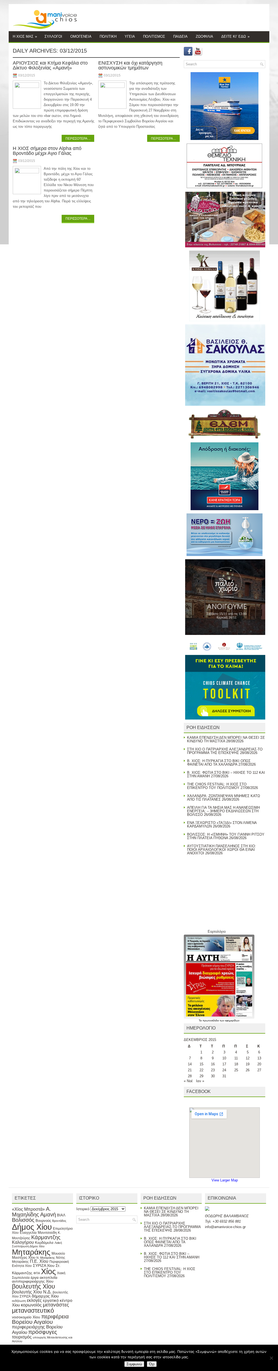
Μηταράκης (31, 1252)
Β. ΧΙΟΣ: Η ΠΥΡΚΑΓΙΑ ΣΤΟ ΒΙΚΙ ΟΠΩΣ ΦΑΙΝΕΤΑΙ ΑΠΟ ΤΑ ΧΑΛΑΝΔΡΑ (219, 762)
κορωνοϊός (31, 1304)
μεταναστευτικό (33, 1310)
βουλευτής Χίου (33, 1286)
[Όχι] (271, 1358)
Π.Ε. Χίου (39, 1261)
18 (236, 1064)
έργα (35, 1277)
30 (213, 1076)
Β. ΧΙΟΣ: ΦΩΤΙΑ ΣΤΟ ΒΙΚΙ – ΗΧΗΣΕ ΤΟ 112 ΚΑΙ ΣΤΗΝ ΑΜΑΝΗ (171, 1255)
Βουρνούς (43, 1221)
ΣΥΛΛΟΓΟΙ (53, 36)
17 (224, 1064)
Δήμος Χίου (32, 1226)
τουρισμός (22, 1337)
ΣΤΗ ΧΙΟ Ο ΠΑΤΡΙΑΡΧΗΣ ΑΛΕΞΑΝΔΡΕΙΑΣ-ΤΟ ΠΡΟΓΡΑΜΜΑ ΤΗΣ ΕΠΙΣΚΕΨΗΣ (225, 751)
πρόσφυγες (42, 1332)
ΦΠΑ (36, 1273)
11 (236, 1058)
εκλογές (34, 1300)
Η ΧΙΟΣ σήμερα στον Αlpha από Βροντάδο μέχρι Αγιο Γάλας (47, 151)
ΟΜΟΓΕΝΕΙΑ (80, 36)
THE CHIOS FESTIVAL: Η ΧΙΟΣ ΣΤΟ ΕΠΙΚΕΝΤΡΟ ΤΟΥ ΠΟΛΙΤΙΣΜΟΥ (217, 786)
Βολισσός (23, 1220)
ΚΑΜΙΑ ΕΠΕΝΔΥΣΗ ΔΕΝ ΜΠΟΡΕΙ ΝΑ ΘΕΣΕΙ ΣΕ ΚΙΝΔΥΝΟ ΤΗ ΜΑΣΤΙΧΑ (171, 1211)
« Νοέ (188, 1081)
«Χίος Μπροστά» (28, 1209)
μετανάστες (56, 1305)
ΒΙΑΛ (61, 1215)
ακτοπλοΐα (48, 1278)
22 (201, 1070)
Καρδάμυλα (44, 1243)
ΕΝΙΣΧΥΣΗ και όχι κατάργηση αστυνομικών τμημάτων (130, 65)
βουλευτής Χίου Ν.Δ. (32, 1291)
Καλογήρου (23, 1242)
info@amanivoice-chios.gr (225, 1227)
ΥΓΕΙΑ (130, 36)
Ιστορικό (82, 1209)
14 (190, 1064)
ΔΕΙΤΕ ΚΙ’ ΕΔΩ (235, 36)
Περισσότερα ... (77, 138)
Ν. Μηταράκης (45, 1257)
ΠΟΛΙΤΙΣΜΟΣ (154, 36)
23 (213, 1070)
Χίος (48, 1271)
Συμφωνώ (134, 1364)
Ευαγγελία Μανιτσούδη (38, 1233)
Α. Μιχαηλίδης (31, 1211)
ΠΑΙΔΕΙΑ (180, 36)
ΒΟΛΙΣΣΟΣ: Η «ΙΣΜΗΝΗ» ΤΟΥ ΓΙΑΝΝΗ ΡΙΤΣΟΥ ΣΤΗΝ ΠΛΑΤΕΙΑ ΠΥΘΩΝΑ (225, 836)
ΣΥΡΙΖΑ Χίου (44, 1265)
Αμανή (48, 1214)
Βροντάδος (59, 1220)
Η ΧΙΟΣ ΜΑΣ (25, 36)
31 (224, 1076)
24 (224, 1070)
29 (201, 1076)
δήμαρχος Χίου (45, 1296)
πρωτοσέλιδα (211, 1020)
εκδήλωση (19, 1300)
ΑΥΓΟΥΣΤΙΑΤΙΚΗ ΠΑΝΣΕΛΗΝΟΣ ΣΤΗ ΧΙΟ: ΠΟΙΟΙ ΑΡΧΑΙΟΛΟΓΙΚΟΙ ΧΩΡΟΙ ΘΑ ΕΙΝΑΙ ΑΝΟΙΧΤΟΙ (221, 849)
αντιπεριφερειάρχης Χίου (32, 1281)
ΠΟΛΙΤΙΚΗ (108, 36)
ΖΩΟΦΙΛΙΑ (204, 36)
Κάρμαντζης (46, 1237)
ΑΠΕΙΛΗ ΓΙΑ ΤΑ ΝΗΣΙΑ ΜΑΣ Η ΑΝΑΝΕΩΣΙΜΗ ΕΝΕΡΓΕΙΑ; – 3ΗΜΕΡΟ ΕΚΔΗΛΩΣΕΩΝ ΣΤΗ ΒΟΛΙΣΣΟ (223, 811)
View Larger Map (224, 1180)
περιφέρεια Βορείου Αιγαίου (40, 1319)
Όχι (151, 1364)
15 (201, 1064)
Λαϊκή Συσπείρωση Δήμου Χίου (37, 1244)
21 (190, 1070)
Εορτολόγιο (217, 931)
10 (224, 1058)
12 (247, 1058)
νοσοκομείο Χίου (26, 1317)
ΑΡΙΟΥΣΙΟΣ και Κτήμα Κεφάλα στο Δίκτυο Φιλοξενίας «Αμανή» (50, 65)
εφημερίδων (232, 1020)
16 (213, 1064)
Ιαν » (200, 1081)
